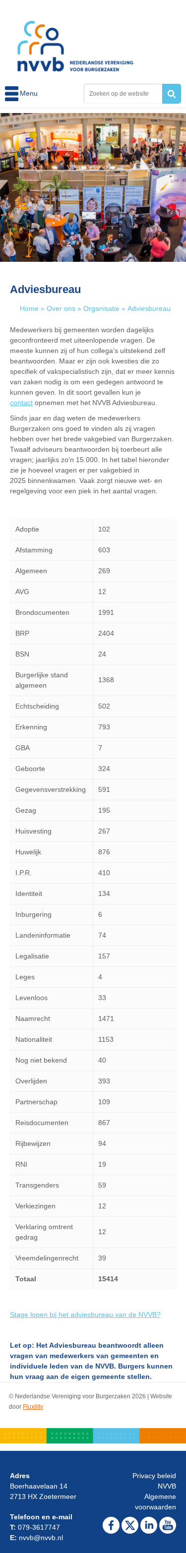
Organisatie (101, 308)
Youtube (167, 1525)
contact (21, 403)
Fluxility (33, 1406)
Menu (12, 93)
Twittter (130, 1525)
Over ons (61, 308)
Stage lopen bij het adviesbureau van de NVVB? (85, 1314)
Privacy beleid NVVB (154, 1481)
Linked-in (148, 1525)
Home (29, 308)
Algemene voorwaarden (155, 1502)
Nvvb (75, 40)
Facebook (111, 1525)
